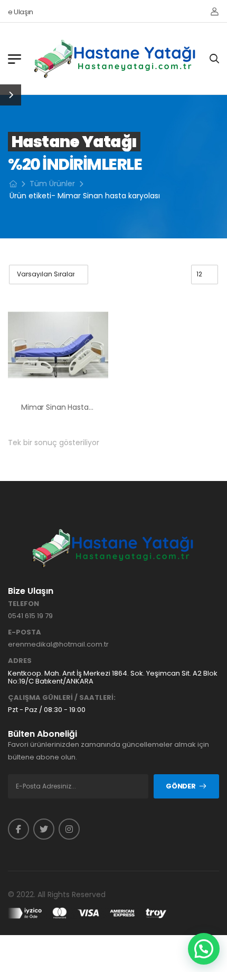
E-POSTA (24, 632)
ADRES (20, 661)
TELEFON (23, 604)
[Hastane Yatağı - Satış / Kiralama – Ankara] (115, 58)
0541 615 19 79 (30, 616)
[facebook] (18, 829)
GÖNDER (180, 786)
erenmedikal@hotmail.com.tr (58, 644)
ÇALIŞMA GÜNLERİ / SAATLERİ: (62, 698)
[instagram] (69, 829)
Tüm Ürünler (52, 183)
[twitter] (43, 829)
